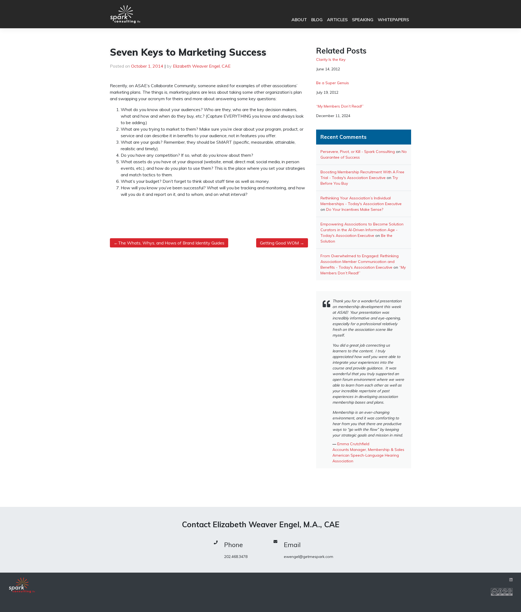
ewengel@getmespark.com (308, 556)
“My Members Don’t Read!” (340, 106)
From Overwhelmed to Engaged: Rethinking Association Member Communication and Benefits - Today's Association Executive (359, 261)
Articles (337, 19)
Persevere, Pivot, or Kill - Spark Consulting (357, 151)
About (299, 19)
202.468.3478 (235, 556)
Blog (317, 19)
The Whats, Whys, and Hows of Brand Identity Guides (171, 243)
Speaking (362, 19)
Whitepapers (393, 19)
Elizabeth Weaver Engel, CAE (202, 66)
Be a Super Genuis (332, 83)
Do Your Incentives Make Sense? (354, 209)
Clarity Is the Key (330, 59)
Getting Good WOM (279, 243)
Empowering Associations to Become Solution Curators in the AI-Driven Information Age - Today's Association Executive (362, 230)
